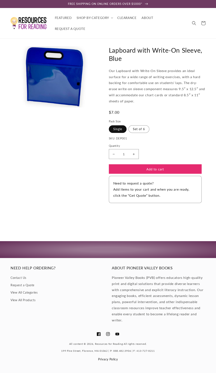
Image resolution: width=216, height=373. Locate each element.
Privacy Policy (108, 359)
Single (117, 129)
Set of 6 (139, 129)
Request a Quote (22, 285)
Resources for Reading (109, 343)
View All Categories (24, 292)
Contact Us (18, 277)
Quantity (114, 145)
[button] (94, 17)
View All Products (23, 300)
